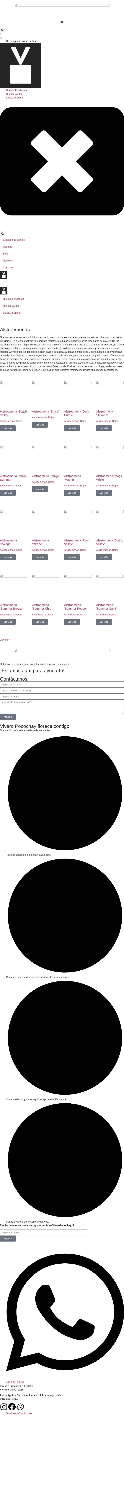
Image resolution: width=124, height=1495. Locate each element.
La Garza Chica (14, 97)
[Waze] (20, 1407)
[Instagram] (4, 1407)
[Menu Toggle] (62, 22)
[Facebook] (12, 1407)
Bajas (19, 421)
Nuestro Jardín (14, 94)
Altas (18, 485)
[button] (2, 29)
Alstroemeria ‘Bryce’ (45, 411)
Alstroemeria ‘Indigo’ (45, 476)
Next (5, 639)
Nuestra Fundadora (16, 90)
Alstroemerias (7, 421)
